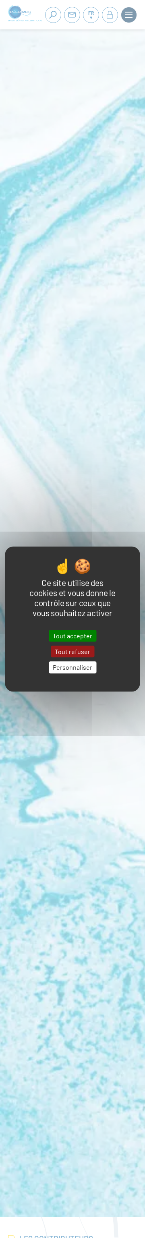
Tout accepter (72, 636)
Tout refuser (72, 651)
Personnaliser (72, 667)
